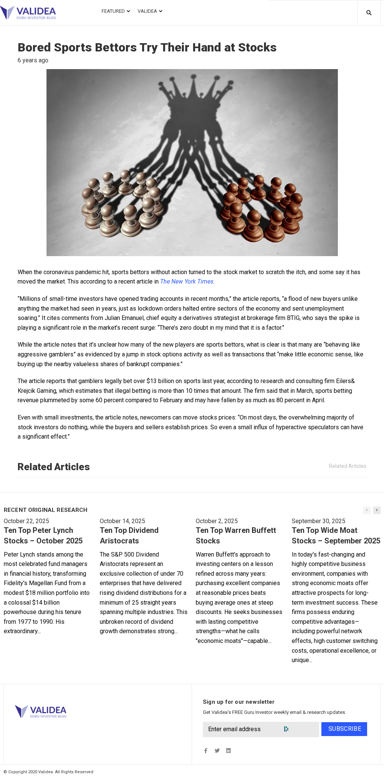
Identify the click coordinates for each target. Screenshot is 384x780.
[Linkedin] (228, 750)
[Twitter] (217, 750)
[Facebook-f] (205, 750)
